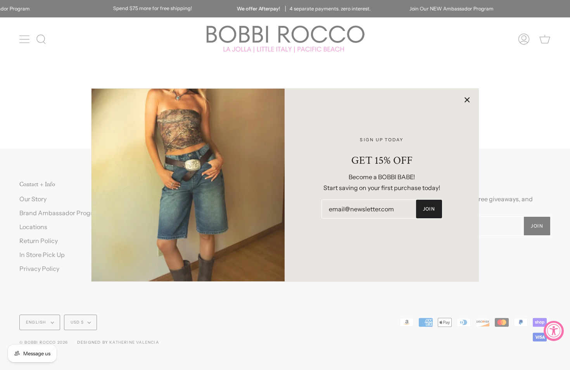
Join (429, 209)
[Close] (467, 100)
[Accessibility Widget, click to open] (554, 331)
